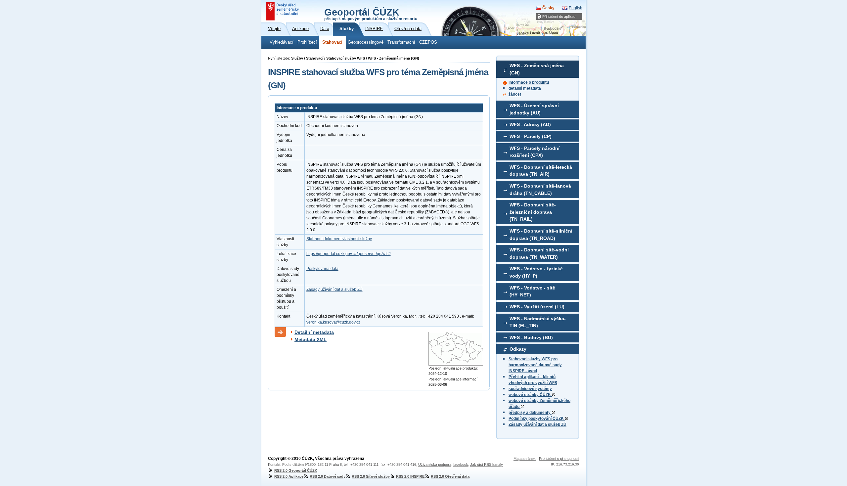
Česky (548, 8)
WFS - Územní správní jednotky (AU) (534, 109)
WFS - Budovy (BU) (531, 337)
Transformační (401, 42)
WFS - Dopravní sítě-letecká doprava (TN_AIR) (541, 170)
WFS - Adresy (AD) (530, 124)
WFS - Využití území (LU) (537, 306)
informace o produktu (529, 82)
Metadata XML (310, 339)
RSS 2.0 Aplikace (288, 476)
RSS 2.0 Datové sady (327, 476)
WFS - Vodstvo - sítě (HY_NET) (532, 291)
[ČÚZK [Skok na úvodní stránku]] (283, 11)
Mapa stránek (524, 459)
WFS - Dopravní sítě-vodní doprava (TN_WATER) (539, 253)
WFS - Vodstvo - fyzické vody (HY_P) (536, 272)
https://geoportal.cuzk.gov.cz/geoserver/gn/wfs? (348, 253)
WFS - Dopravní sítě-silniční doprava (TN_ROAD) (541, 234)
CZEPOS (428, 42)
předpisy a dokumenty (530, 412)
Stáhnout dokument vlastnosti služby (339, 239)
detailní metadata (525, 88)
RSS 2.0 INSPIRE (410, 476)
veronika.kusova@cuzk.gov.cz (333, 322)
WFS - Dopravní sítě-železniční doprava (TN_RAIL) (533, 212)
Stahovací (332, 42)
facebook (460, 464)
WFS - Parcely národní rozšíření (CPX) (534, 152)
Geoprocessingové (365, 42)
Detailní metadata (314, 332)
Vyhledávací (281, 42)
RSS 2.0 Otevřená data (450, 476)
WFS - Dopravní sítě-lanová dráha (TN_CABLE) (540, 189)
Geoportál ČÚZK (370, 14)
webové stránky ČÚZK (530, 394)
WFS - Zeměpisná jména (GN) (537, 69)
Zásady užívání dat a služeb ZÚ (537, 424)
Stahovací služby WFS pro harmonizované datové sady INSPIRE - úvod (535, 365)
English (575, 8)
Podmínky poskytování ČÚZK (537, 418)
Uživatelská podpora (434, 464)
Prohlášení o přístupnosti (559, 459)
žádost (515, 94)
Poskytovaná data (322, 268)
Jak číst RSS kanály (486, 464)
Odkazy (518, 349)
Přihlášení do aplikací (559, 17)
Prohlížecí (307, 42)
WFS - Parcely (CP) (531, 136)
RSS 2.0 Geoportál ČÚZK (295, 470)
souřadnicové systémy (530, 388)
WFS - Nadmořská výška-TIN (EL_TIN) (538, 322)
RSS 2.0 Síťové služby (371, 476)
